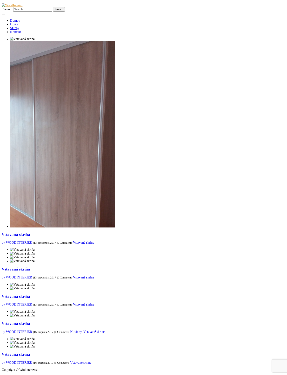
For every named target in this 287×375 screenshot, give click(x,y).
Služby (14, 28)
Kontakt (15, 32)
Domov (15, 20)
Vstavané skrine (83, 242)
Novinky (76, 331)
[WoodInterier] (12, 5)
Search (7, 9)
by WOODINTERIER (17, 242)
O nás (14, 24)
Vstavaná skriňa (16, 234)
